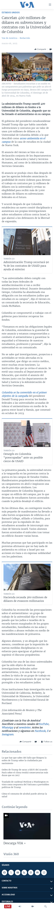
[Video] (32, 906)
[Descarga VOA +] (27, 826)
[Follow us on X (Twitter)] (11, 872)
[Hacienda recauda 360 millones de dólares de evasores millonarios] (27, 577)
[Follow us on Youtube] (17, 872)
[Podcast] (31, 872)
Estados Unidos (11, 12)
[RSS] (24, 872)
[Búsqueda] (45, 906)
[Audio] (20, 906)
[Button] (40, 49)
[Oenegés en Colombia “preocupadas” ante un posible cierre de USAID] (27, 433)
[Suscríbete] (37, 872)
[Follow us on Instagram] (44, 872)
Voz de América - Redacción (16, 38)
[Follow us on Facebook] (4, 872)
